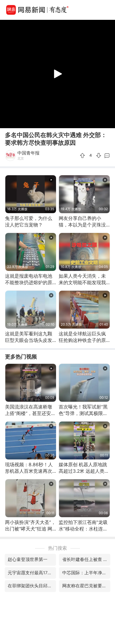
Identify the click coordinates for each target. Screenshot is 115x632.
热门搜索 (57, 548)
